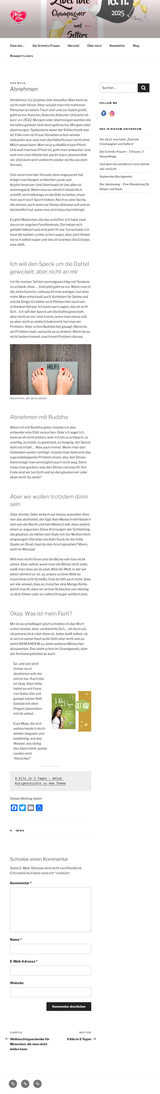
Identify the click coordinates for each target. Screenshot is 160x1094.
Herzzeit (73, 45)
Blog (136, 45)
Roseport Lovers (21, 56)
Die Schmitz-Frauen (46, 45)
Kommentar (21, 883)
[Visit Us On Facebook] (104, 116)
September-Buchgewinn (116, 176)
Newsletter (117, 45)
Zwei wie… (17, 45)
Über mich (94, 45)
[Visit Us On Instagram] (112, 116)
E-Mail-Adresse (24, 961)
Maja (21, 83)
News (20, 830)
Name (16, 940)
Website (17, 983)
